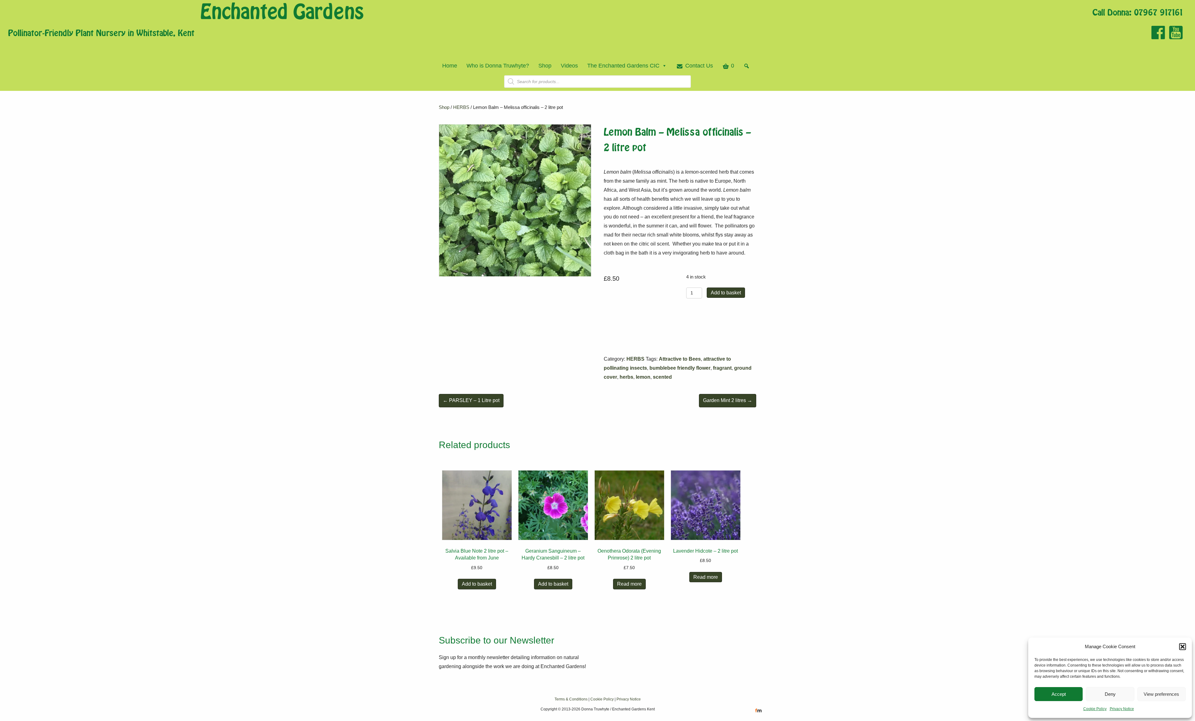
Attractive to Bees (680, 359)
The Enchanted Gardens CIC (623, 66)
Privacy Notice (1122, 709)
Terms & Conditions (571, 699)
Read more (629, 584)
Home (449, 66)
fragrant (722, 368)
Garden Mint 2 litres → (727, 400)
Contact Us (699, 66)
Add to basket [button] (477, 584)
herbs (626, 377)
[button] (1182, 647)
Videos (569, 66)
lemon (643, 377)
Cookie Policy (1095, 709)
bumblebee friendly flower (679, 368)
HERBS (461, 107)
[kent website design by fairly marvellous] (758, 710)
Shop (544, 66)
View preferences (1161, 694)
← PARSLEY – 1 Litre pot (471, 400)
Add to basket (726, 292)
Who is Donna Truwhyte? (497, 66)
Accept (1059, 694)
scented (662, 377)
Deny (1110, 694)
